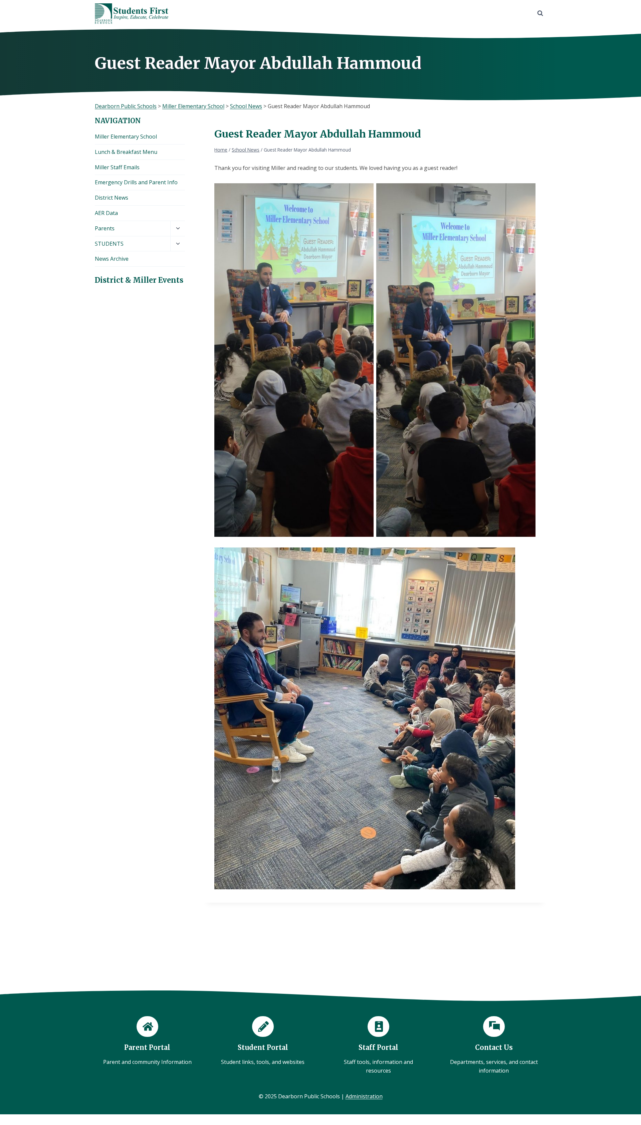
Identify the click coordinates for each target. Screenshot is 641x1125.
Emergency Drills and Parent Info (136, 182)
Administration (364, 1096)
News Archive (112, 258)
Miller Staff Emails (117, 167)
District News (111, 197)
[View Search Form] (540, 13)
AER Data (106, 213)
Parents (105, 228)
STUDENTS (109, 243)
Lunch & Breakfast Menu (126, 152)
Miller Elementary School (126, 136)
